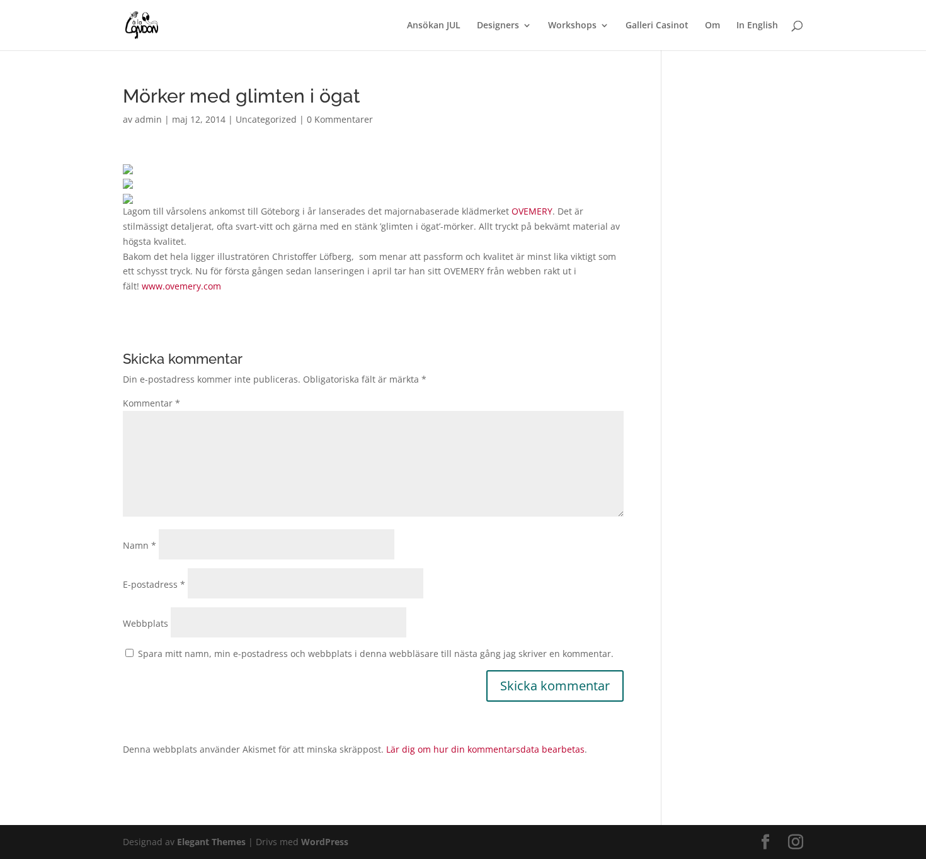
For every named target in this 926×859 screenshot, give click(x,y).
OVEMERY (532, 211)
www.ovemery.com (181, 286)
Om (712, 26)
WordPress (324, 842)
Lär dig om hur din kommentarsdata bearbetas (485, 749)
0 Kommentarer (340, 119)
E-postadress (154, 584)
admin (148, 119)
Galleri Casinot (657, 26)
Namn (139, 545)
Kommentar (151, 403)
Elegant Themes (211, 842)
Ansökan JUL (433, 26)
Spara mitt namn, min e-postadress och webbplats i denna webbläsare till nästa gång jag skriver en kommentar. (376, 654)
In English (757, 26)
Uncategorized (266, 119)
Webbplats (145, 623)
